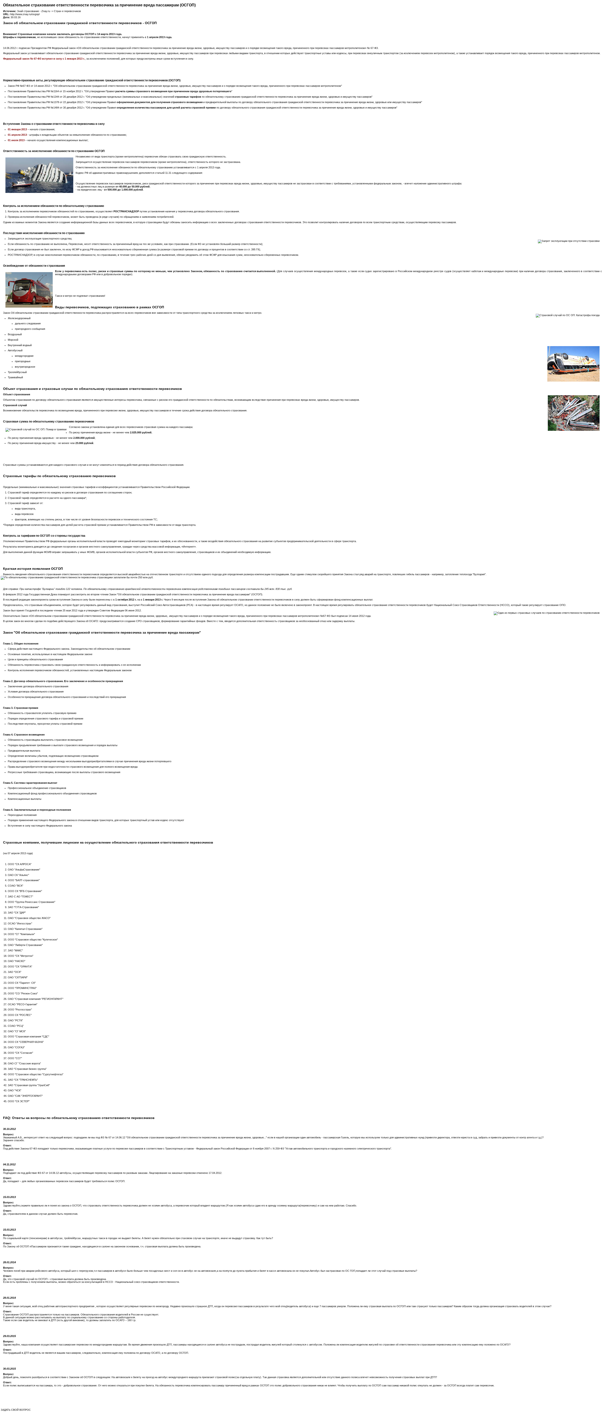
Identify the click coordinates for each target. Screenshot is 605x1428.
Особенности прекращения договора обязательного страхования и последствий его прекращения (67, 697)
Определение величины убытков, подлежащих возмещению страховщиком (53, 755)
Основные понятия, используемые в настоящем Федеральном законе (50, 654)
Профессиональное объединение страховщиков (37, 788)
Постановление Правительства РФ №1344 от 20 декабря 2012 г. (46, 96)
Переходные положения (22, 815)
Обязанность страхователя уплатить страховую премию (42, 713)
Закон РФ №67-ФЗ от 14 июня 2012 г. (30, 85)
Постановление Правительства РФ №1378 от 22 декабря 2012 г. (46, 102)
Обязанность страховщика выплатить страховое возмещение (45, 739)
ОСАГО (238, 605)
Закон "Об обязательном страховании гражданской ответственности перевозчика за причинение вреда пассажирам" (180, 594)
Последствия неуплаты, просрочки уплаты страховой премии (45, 723)
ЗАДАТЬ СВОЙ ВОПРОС (16, 1409)
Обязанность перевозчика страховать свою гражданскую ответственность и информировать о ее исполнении (74, 664)
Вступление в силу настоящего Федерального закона (40, 825)
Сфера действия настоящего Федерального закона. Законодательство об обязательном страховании (69, 648)
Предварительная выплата (24, 750)
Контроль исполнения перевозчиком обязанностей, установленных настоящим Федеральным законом (70, 670)
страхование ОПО (554, 605)
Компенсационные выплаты (24, 798)
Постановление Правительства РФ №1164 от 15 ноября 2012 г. (45, 91)
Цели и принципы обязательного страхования (35, 659)
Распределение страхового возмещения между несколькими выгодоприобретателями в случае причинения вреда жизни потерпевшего (89, 761)
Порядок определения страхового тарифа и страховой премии (45, 718)
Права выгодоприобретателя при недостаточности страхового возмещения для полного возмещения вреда (73, 766)
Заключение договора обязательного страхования (38, 686)
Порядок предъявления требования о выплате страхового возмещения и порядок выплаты (62, 745)
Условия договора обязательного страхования (36, 691)
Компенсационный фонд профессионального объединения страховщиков (52, 793)
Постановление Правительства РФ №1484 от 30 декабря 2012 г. (46, 107)
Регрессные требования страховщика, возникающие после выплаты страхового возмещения (64, 772)
